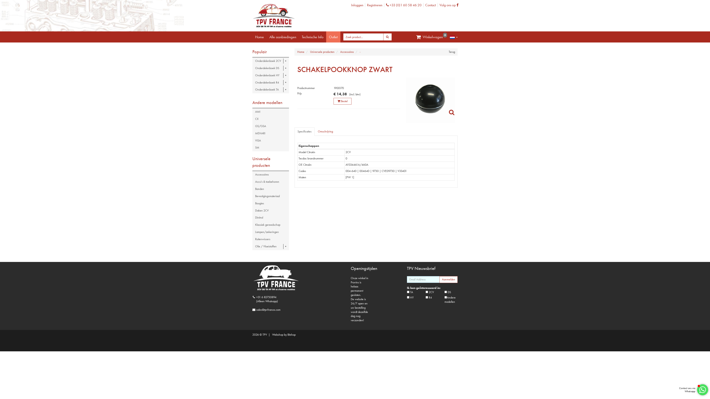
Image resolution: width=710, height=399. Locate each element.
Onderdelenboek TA (267, 89)
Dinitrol (259, 217)
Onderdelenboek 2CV (268, 61)
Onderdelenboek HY (267, 75)
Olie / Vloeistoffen (266, 246)
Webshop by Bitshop (284, 335)
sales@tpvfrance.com (268, 310)
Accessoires (262, 174)
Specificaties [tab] (304, 131)
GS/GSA (260, 126)
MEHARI (260, 133)
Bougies (259, 203)
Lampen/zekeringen (267, 232)
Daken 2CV (262, 210)
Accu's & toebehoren (267, 182)
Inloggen (357, 5)
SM (257, 147)
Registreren (374, 5)
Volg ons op (449, 5)
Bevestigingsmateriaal (267, 196)
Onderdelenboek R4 (267, 82)
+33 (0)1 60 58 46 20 (405, 5)
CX (256, 119)
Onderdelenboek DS (267, 68)
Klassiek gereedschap (267, 225)
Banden (259, 189)
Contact (430, 5)
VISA (258, 140)
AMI (257, 112)
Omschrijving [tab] (325, 131)
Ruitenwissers (262, 239)
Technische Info (312, 37)
